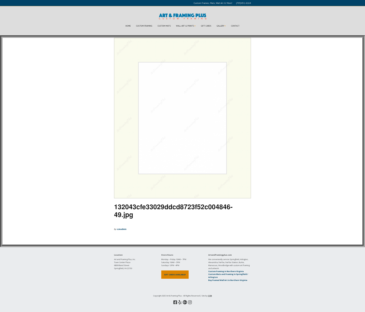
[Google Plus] (185, 302)
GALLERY (220, 26)
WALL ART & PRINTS (185, 26)
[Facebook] (175, 302)
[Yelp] (180, 302)
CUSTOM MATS (164, 26)
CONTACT (235, 26)
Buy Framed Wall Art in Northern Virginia (227, 280)
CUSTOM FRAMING (144, 26)
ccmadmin (121, 229)
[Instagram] (190, 302)
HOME (128, 26)
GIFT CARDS (206, 26)
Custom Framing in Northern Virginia (226, 271)
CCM (210, 295)
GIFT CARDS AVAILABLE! (175, 274)
